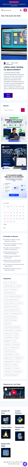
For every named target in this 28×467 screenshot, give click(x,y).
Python (18, 361)
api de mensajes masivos (11, 299)
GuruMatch (7, 340)
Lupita (7, 63)
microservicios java (10, 351)
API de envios (13, 289)
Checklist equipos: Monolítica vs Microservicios (12, 256)
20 (5, 218)
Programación (19, 358)
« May (4, 224)
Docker (16, 334)
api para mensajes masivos (12, 310)
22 (11, 218)
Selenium (7, 364)
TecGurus (16, 368)
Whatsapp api (18, 371)
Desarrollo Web (9, 330)
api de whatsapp (9, 303)
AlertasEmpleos (9, 286)
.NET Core (13, 282)
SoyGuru (15, 364)
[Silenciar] (20, 397)
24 (17, 218)
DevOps (18, 330)
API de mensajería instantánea (13, 296)
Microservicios (14, 347)
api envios (20, 303)
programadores (9, 361)
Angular (18, 286)
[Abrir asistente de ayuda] (25, 464)
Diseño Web (8, 334)
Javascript (7, 344)
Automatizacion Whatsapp (12, 327)
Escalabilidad (8, 337)
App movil (7, 323)
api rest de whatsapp (10, 316)
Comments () (8, 64)
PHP (17, 354)
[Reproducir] (5, 397)
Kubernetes (16, 344)
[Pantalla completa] (22, 397)
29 (11, 222)
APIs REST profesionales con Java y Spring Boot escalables (13, 244)
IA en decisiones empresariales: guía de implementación (14, 265)
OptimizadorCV (9, 354)
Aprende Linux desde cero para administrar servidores (12, 240)
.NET (6, 282)
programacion (8, 358)
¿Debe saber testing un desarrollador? (13, 68)
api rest (7, 313)
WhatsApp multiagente (11, 375)
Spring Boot (8, 368)
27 (5, 222)
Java (14, 340)
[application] (14, 393)
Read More (8, 95)
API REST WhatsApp (11, 320)
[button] (25, 10)
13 (5, 215)
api (5, 289)
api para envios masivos (11, 306)
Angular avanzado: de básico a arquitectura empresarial (14, 5)
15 (11, 215)
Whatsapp (8, 371)
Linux (6, 347)
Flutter (16, 337)
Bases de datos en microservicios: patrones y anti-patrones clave (12, 261)
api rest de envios (16, 313)
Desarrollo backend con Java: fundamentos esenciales (11, 252)
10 (17, 212)
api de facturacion (9, 292)
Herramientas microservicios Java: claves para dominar (13, 269)
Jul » (4, 228)
